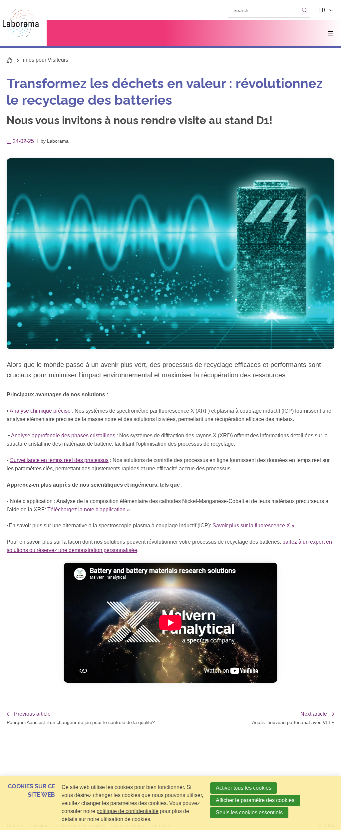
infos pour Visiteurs (45, 60)
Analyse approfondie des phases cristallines (63, 435)
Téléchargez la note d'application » (88, 509)
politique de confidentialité (128, 811)
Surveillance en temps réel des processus (59, 460)
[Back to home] (23, 23)
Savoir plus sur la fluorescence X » (253, 525)
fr (322, 10)
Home (9, 60)
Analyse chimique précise (40, 411)
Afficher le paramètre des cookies (255, 800)
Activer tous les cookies (243, 788)
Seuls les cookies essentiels (249, 812)
